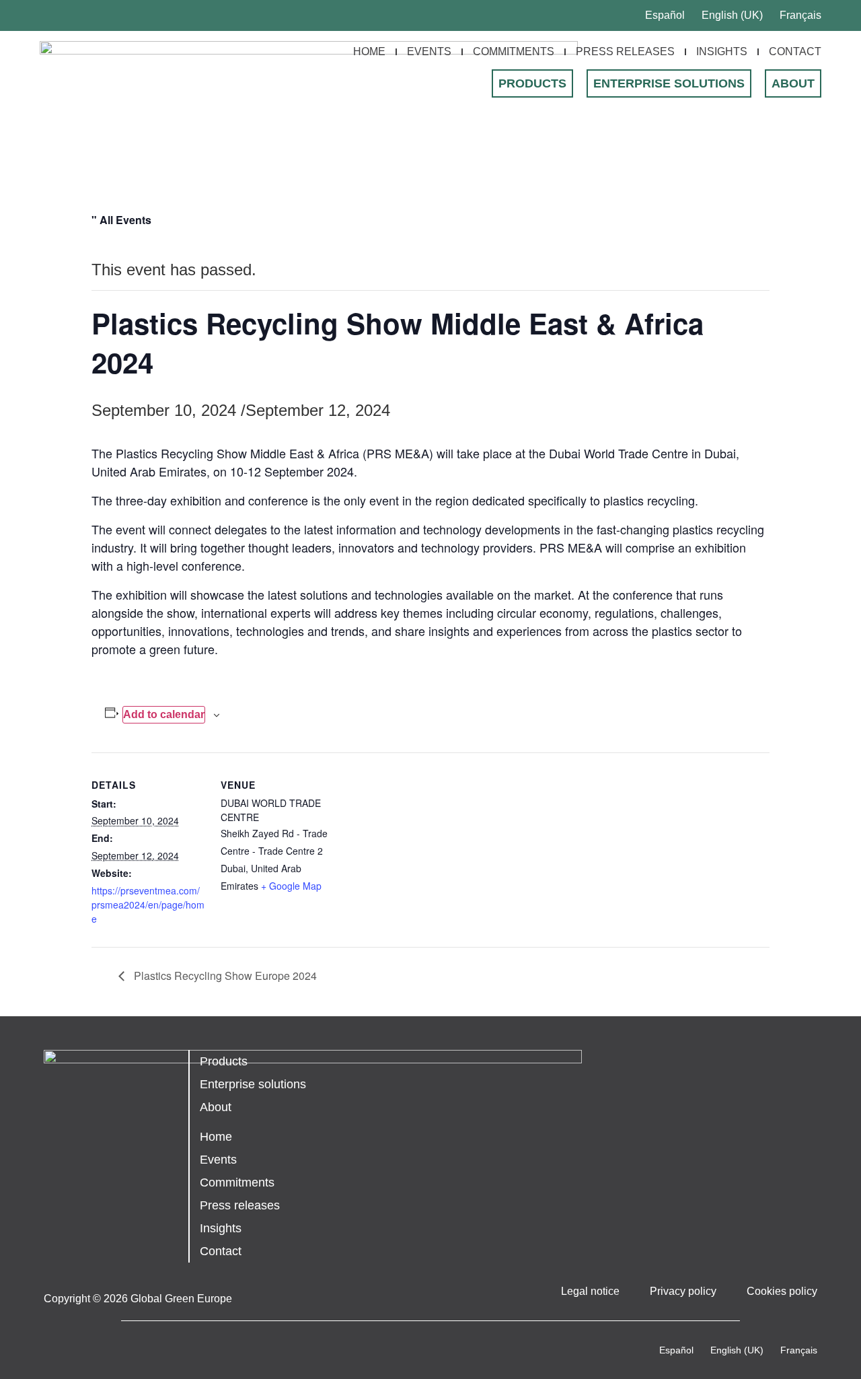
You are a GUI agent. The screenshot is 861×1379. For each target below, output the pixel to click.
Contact (795, 51)
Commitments (513, 51)
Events (429, 51)
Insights (721, 51)
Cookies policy (782, 1291)
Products (532, 83)
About (793, 83)
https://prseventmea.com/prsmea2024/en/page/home (147, 904)
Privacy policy (683, 1291)
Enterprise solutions (669, 83)
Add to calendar (163, 714)
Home (369, 51)
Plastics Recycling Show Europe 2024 (224, 975)
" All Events (121, 219)
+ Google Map (291, 885)
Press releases (625, 51)
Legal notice (590, 1291)
